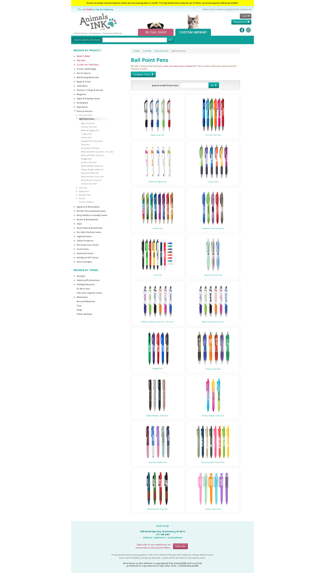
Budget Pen (157, 368)
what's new (208, 9)
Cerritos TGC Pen (213, 135)
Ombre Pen (157, 228)
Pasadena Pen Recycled (213, 228)
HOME (136, 51)
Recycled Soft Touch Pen (213, 462)
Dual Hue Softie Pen (158, 462)
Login (244, 16)
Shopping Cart (240, 21)
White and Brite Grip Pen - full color (157, 321)
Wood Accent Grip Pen (157, 509)
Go (212, 85)
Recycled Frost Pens (213, 275)
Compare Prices (142, 74)
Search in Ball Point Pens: (165, 85)
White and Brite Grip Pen (213, 321)
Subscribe (180, 546)
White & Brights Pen (158, 181)
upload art (246, 9)
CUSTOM (147, 51)
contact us (220, 9)
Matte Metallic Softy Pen (158, 415)
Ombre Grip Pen (213, 369)
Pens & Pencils (161, 51)
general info (233, 9)
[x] (74, 56)
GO (170, 39)
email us (147, 537)
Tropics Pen (213, 181)
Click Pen (158, 275)
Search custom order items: (87, 39)
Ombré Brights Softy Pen (213, 415)
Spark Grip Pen (158, 135)
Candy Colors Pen (213, 509)
